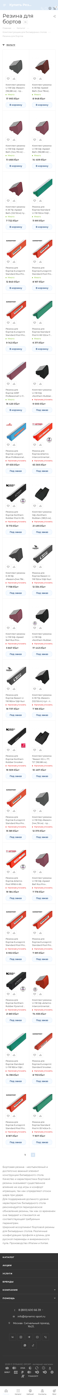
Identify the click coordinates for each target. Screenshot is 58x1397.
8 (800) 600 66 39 (30, 1310)
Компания (10, 1290)
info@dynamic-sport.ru (31, 1316)
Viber (45, 1337)
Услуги (7, 1273)
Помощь (9, 1298)
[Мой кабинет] (49, 8)
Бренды (8, 1281)
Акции (7, 1265)
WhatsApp (24, 1345)
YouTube (37, 1337)
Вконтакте (12, 1337)
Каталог (8, 1257)
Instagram (20, 1337)
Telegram (29, 1337)
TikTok (33, 1345)
